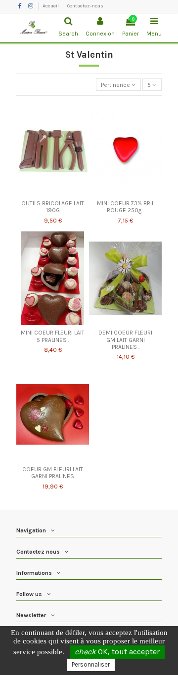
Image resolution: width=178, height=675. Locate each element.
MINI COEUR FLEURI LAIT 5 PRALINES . (53, 336)
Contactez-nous (85, 6)
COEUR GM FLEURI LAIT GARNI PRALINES (52, 473)
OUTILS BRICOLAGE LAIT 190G (52, 207)
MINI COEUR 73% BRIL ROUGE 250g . (125, 207)
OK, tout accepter (117, 651)
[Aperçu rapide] (53, 192)
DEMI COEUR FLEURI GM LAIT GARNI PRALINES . (125, 339)
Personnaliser (91, 664)
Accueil (51, 6)
